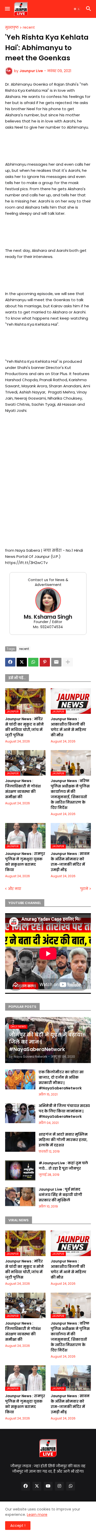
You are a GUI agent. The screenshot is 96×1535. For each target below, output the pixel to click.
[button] (7, 9)
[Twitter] (22, 662)
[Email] (56, 662)
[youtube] (48, 1486)
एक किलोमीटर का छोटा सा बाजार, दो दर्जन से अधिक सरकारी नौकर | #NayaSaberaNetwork (61, 1080)
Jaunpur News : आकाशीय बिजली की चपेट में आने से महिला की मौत (68, 727)
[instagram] (59, 1486)
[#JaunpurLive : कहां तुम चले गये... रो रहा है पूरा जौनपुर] (20, 1170)
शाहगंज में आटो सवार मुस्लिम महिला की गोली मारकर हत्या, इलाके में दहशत (63, 1140)
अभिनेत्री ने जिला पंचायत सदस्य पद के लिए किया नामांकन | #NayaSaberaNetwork (64, 1111)
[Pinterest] (45, 662)
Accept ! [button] (17, 1525)
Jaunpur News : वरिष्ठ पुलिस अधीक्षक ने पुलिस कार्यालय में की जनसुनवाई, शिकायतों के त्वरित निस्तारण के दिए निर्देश (70, 794)
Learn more (37, 1514)
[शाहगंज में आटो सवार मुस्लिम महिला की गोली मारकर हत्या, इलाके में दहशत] (20, 1142)
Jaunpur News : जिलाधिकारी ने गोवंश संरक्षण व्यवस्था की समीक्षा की (23, 788)
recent (29, 28)
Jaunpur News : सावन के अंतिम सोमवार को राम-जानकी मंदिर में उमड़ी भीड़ (70, 861)
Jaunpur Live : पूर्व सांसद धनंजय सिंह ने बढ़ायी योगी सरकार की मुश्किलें (60, 1195)
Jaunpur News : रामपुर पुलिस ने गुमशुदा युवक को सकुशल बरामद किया (25, 861)
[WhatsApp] (33, 662)
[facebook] (25, 1486)
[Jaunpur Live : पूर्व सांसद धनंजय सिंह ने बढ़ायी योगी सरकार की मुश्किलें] (20, 1197)
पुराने (84, 888)
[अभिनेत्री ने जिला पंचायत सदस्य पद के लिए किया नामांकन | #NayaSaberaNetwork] (20, 1113)
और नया (14, 888)
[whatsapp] (70, 1486)
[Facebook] (10, 662)
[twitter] (37, 1486)
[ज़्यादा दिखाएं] (68, 662)
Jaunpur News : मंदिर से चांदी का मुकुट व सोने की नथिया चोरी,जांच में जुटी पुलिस (24, 727)
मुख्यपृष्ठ (12, 28)
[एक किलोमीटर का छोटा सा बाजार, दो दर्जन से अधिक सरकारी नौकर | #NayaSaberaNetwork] (20, 1079)
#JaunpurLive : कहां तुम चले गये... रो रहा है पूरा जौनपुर (63, 1165)
